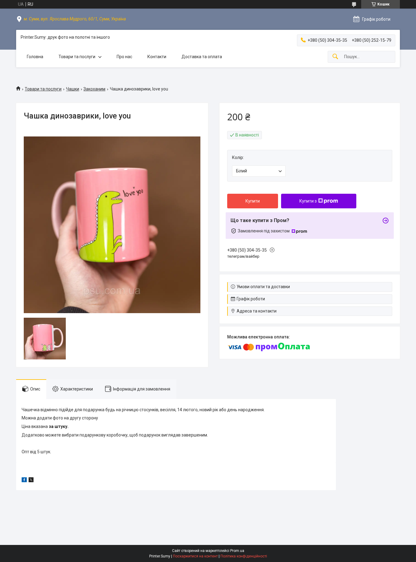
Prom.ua (237, 551)
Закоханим (94, 89)
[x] (31, 480)
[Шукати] (335, 57)
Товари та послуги (76, 56)
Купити (252, 201)
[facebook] (24, 480)
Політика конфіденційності (243, 556)
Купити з (308, 201)
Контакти (156, 56)
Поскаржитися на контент (195, 556)
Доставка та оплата (202, 56)
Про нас (124, 56)
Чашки (72, 89)
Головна (35, 56)
